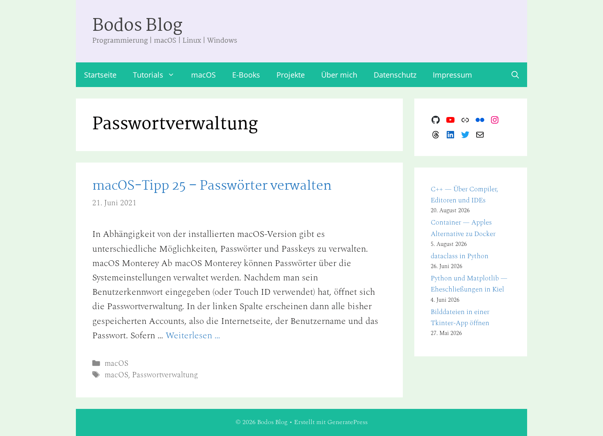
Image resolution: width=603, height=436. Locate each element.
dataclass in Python (460, 256)
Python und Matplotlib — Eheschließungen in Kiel (469, 284)
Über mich (339, 75)
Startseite (100, 75)
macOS (203, 75)
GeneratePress (347, 422)
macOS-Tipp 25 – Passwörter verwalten (211, 186)
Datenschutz (395, 75)
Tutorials (148, 75)
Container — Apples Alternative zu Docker (463, 228)
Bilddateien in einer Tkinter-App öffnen (460, 317)
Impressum (452, 75)
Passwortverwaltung (165, 375)
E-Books (246, 75)
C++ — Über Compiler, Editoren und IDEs (464, 195)
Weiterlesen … (193, 335)
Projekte (290, 75)
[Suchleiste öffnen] (515, 74)
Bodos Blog (137, 26)
